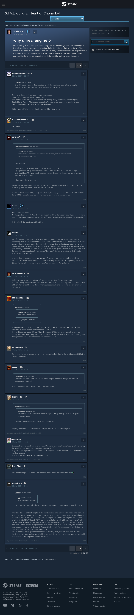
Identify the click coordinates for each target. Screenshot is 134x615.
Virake (17, 493)
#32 (84, 131)
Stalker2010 (22, 312)
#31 (84, 113)
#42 (84, 477)
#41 (84, 460)
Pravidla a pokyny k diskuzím (106, 50)
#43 (84, 541)
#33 (84, 199)
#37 (84, 341)
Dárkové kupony (53, 606)
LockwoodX (19, 376)
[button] (28, 31)
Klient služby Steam (121, 589)
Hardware (73, 597)
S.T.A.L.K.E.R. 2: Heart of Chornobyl (17, 25)
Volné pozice (74, 593)
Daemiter (22, 541)
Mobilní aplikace (119, 593)
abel (16, 307)
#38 (84, 361)
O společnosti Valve (77, 589)
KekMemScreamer (25, 131)
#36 (84, 291)
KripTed (20, 151)
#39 (84, 390)
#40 (84, 433)
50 (87, 553)
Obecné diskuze (37, 25)
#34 (84, 226)
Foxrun (17, 83)
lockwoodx (22, 433)
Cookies (96, 602)
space (17, 406)
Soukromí (97, 589)
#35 (84, 267)
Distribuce (51, 602)
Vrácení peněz (99, 606)
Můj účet (117, 602)
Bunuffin (22, 460)
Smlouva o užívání (54, 593)
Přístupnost (97, 593)
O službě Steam (53, 589)
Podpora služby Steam (122, 597)
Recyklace (73, 602)
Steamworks (51, 597)
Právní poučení (99, 597)
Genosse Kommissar (22, 146)
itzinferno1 (18, 31)
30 (84, 553)
